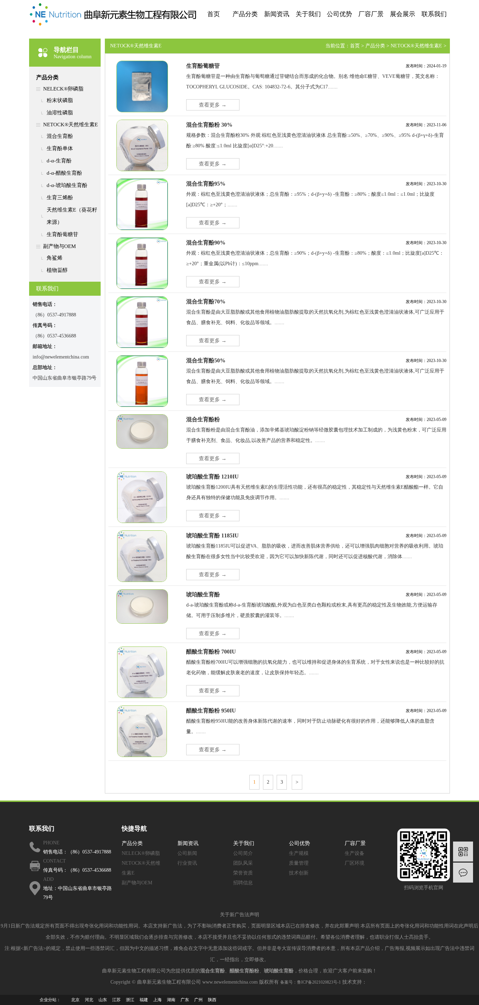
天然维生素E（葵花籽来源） (72, 216)
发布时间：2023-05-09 (426, 419)
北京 (75, 999)
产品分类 (245, 14)
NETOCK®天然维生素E (70, 124)
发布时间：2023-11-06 (426, 124)
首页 (213, 14)
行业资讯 (187, 863)
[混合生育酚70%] (142, 321)
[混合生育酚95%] (142, 203)
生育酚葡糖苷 (62, 234)
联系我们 (434, 14)
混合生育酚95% (205, 184)
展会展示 (402, 14)
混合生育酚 (60, 136)
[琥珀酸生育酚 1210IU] (142, 496)
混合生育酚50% (205, 360)
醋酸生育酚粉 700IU (211, 652)
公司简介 (243, 853)
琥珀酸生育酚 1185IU (212, 535)
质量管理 (299, 863)
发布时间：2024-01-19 (426, 65)
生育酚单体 (60, 148)
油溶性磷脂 (60, 112)
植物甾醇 (57, 270)
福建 (144, 999)
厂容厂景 (371, 14)
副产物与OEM (59, 246)
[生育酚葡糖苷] (142, 85)
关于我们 (308, 14)
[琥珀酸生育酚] (142, 606)
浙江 (130, 999)
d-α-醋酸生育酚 (64, 173)
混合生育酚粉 (203, 419)
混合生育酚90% (205, 243)
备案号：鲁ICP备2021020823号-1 (310, 982)
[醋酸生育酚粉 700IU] (142, 671)
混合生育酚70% (205, 301)
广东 (185, 999)
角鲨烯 (54, 258)
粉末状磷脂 (60, 100)
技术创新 (299, 873)
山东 (103, 999)
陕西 (212, 999)
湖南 (171, 999)
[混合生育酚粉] (142, 431)
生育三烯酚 (60, 197)
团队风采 (243, 863)
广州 (198, 999)
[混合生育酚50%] (142, 380)
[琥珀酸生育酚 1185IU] (142, 555)
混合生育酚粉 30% (209, 125)
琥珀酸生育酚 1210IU (212, 477)
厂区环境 (354, 863)
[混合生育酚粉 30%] (142, 144)
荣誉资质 (243, 873)
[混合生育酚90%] (142, 262)
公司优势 (339, 14)
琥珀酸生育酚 (203, 594)
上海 (157, 999)
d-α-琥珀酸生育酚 (67, 185)
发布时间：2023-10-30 (426, 183)
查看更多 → (213, 105)
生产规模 (299, 853)
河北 (89, 999)
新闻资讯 (276, 14)
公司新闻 (187, 853)
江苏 (116, 999)
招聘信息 (243, 882)
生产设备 (354, 853)
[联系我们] (463, 873)
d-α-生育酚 (59, 160)
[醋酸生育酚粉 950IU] (142, 730)
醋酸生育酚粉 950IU (211, 710)
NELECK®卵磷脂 (63, 89)
